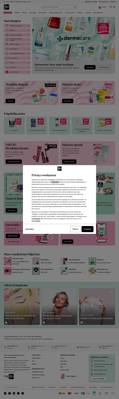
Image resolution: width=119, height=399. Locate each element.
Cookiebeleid (36, 218)
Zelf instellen (30, 229)
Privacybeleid (36, 221)
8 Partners (55, 182)
